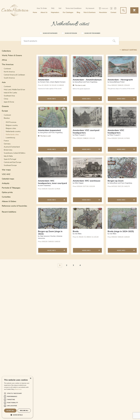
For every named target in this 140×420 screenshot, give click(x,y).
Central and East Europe (12, 162)
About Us (44, 12)
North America (9, 72)
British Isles (8, 150)
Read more (18, 389)
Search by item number (92, 33)
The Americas (8, 64)
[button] (17, 415)
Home (35, 12)
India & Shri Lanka (10, 93)
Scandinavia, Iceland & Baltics (14, 153)
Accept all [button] (10, 410)
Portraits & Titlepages (11, 188)
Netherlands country (13, 131)
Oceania (5, 106)
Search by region (71, 33)
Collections (6, 51)
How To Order (42, 8)
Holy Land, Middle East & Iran (14, 89)
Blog (78, 12)
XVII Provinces (11, 122)
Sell (60, 8)
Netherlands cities (12, 134)
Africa (4, 60)
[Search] (114, 41)
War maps (6, 170)
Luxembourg (10, 137)
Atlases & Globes (9, 201)
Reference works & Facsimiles (14, 206)
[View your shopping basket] (134, 10)
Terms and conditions (73, 8)
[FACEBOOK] (111, 8)
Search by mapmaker (50, 33)
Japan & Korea (9, 102)
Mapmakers (55, 12)
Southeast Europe (10, 165)
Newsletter (103, 12)
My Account (90, 8)
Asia (4, 82)
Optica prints (7, 192)
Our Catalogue (68, 12)
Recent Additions (9, 212)
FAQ (52, 8)
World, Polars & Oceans (12, 55)
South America (9, 78)
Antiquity (5, 183)
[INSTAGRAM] (115, 8)
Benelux (7, 118)
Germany (7, 144)
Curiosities (6, 197)
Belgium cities (11, 128)
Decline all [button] (24, 410)
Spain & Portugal (10, 159)
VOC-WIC (6, 174)
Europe (5, 111)
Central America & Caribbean (14, 75)
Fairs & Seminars (90, 12)
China (6, 99)
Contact (113, 12)
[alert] (17, 397)
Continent (7, 68)
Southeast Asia (9, 96)
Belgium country (12, 125)
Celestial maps (8, 179)
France (6, 141)
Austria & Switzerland (12, 147)
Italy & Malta (8, 156)
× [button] (30, 378)
